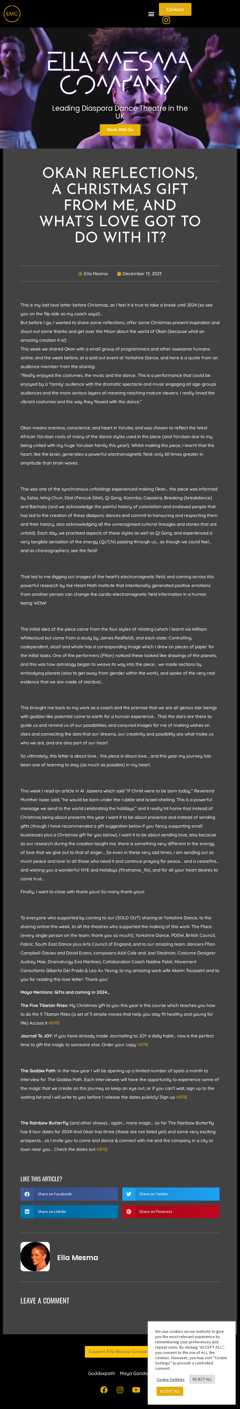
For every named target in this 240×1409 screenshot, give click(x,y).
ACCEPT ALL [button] (170, 1391)
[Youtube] (136, 1390)
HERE (54, 1023)
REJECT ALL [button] (202, 1379)
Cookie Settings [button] (171, 1379)
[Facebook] (104, 1390)
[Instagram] (120, 1390)
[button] (151, 14)
